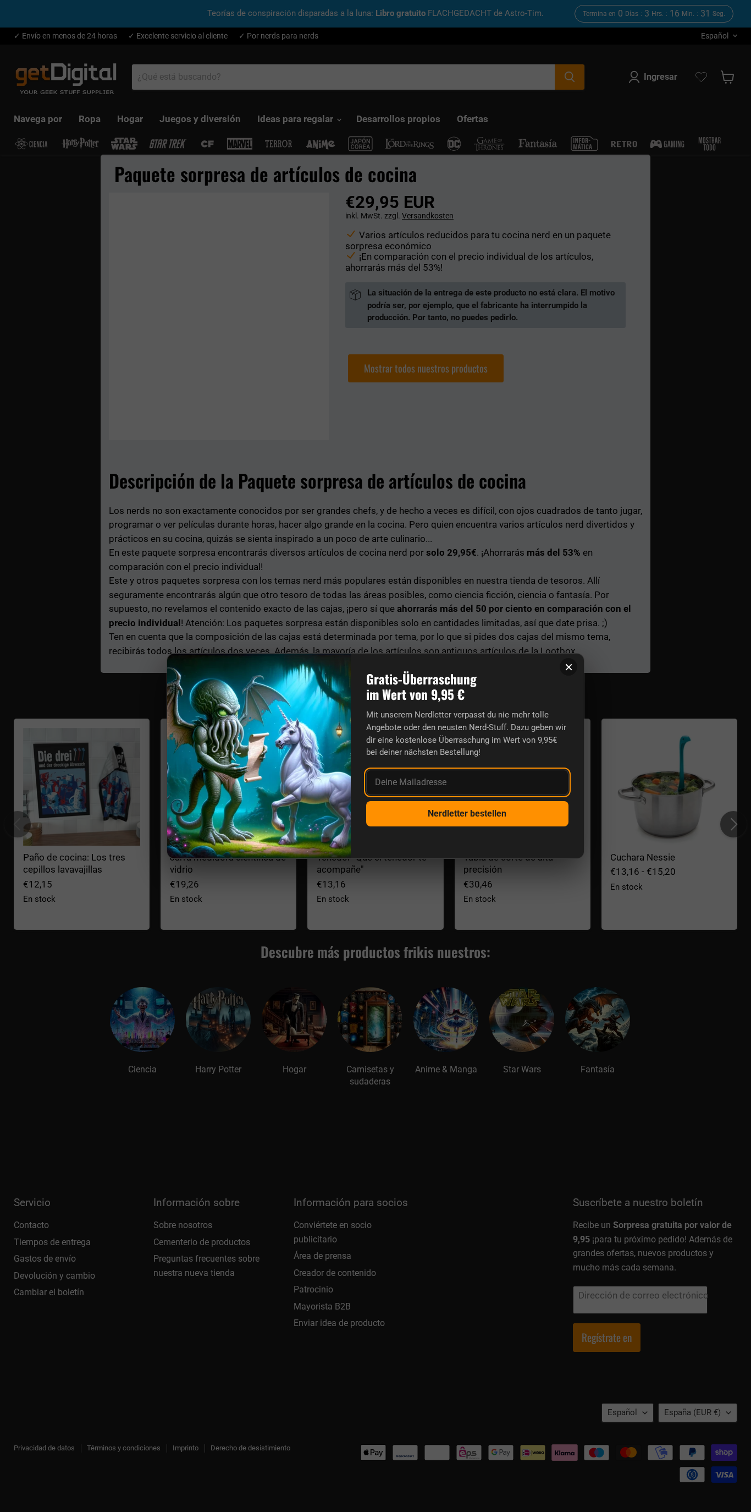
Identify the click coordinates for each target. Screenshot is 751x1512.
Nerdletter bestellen (467, 813)
